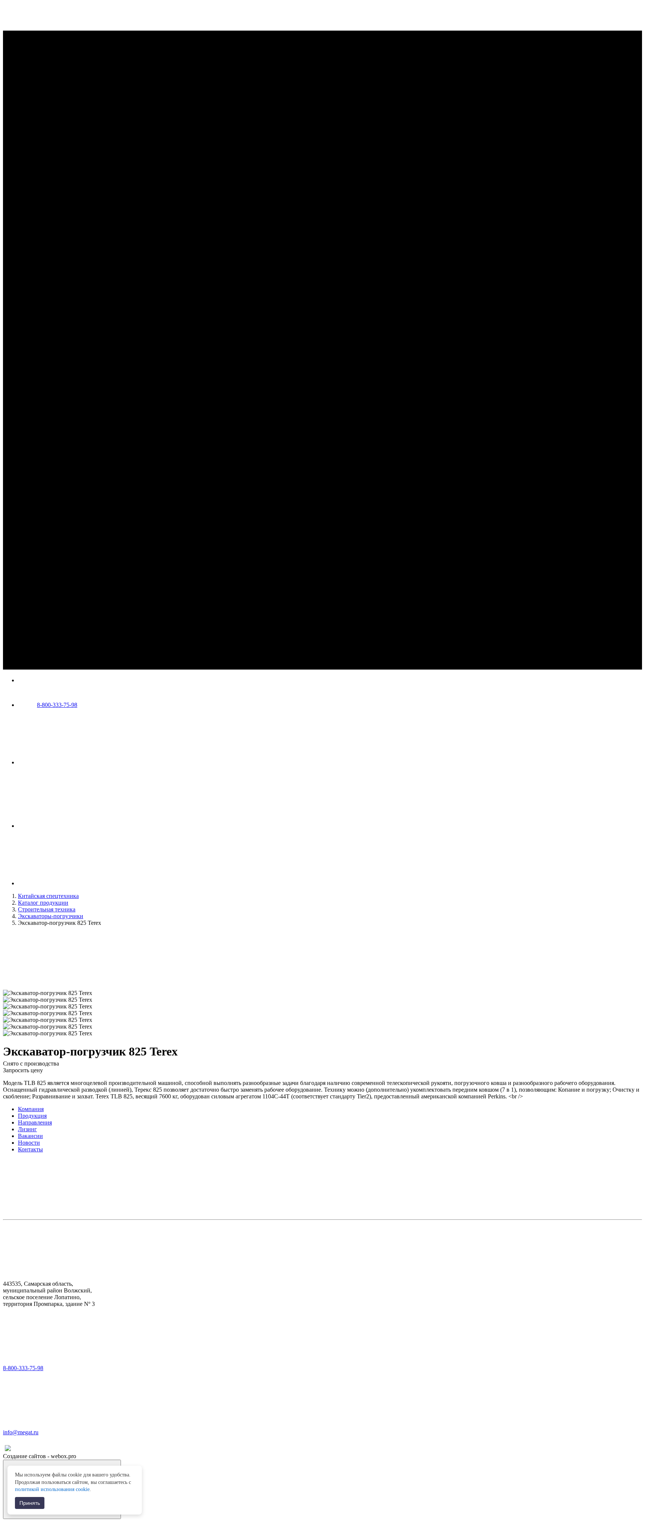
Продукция (32, 1116)
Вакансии (30, 1136)
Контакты (30, 1149)
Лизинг (27, 1129)
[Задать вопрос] (74, 826)
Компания (31, 1109)
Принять (29, 1503)
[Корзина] (74, 883)
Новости (29, 1142)
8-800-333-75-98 (57, 705)
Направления (35, 1122)
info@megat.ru (20, 1432)
